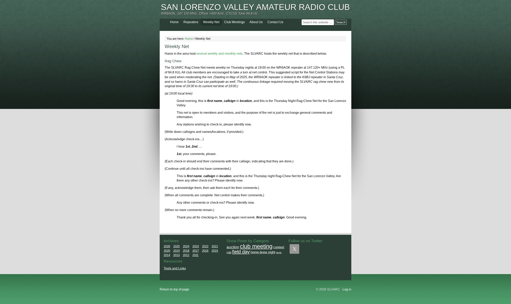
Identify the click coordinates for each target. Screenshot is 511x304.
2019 (176, 250)
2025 (176, 246)
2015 (215, 250)
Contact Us (275, 22)
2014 (167, 255)
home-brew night (263, 252)
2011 (195, 255)
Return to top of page (174, 289)
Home (174, 22)
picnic (279, 252)
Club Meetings (234, 22)
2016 (205, 250)
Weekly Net (211, 22)
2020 (167, 250)
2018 (186, 250)
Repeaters (190, 22)
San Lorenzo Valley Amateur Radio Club (255, 7)
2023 (195, 246)
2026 (167, 246)
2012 (186, 255)
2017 (195, 250)
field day (241, 251)
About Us (256, 22)
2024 (186, 246)
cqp (229, 252)
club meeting (256, 246)
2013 (176, 255)
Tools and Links (175, 268)
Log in (347, 289)
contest (278, 247)
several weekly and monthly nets (219, 53)
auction (233, 247)
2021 (215, 246)
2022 (205, 246)
